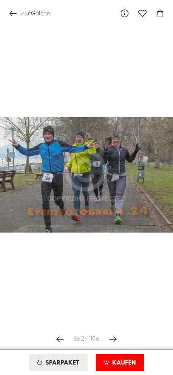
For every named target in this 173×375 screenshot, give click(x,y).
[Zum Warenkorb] (160, 13)
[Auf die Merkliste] (142, 13)
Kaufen (123, 363)
